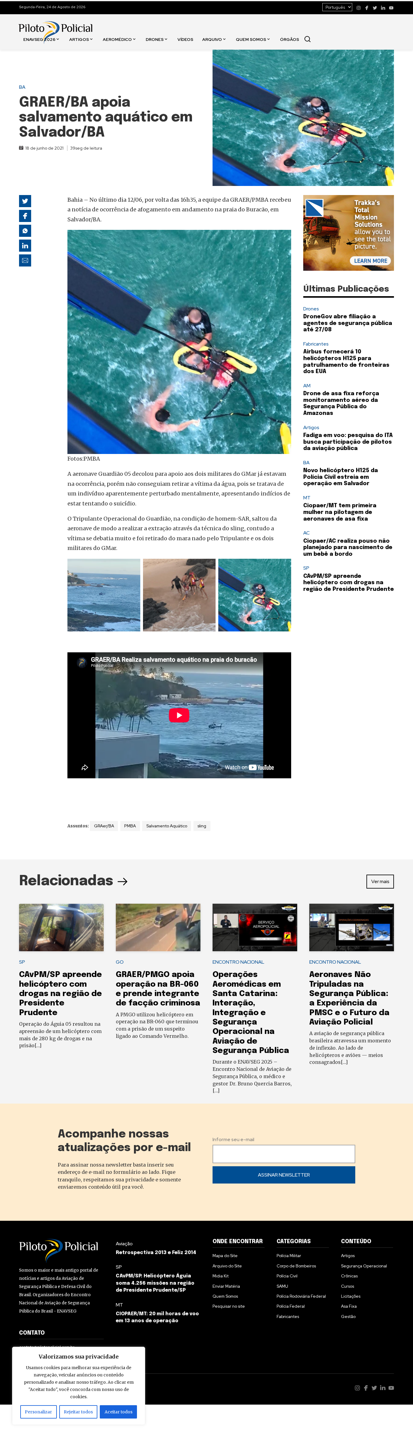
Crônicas (349, 1276)
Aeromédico (117, 39)
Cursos (347, 1286)
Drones (155, 39)
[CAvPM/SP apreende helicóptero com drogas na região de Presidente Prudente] (61, 928)
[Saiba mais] (348, 233)
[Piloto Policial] (55, 26)
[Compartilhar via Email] (25, 260)
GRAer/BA (104, 826)
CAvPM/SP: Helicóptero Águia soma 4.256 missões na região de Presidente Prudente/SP (155, 1283)
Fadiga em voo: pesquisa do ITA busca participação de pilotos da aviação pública (348, 442)
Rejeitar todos (78, 1412)
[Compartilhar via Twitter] (25, 201)
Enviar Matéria (226, 1286)
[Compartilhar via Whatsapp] (25, 231)
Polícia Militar (289, 1255)
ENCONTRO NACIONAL (238, 962)
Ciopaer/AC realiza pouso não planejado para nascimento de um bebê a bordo (347, 547)
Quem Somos (251, 39)
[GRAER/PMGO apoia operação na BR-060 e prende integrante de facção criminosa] (158, 928)
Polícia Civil (287, 1276)
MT (307, 498)
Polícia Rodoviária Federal (301, 1296)
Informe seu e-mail (233, 1139)
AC (306, 533)
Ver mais (380, 881)
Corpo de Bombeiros (296, 1266)
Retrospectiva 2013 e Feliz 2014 (156, 1252)
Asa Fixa (349, 1306)
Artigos (79, 39)
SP (306, 568)
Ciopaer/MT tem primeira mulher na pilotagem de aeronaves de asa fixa (339, 512)
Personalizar (38, 1412)
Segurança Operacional (364, 1266)
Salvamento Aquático (166, 826)
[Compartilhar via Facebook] (25, 216)
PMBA (130, 826)
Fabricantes (316, 344)
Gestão (348, 1316)
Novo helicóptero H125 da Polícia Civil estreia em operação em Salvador (340, 477)
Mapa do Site (225, 1255)
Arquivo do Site (227, 1266)
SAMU (282, 1286)
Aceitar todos (118, 1412)
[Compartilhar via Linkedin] (25, 246)
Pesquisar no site (229, 1306)
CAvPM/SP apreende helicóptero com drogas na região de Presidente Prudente (348, 583)
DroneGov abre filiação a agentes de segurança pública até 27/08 (347, 323)
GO (120, 962)
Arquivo (212, 39)
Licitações (350, 1296)
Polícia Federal (291, 1306)
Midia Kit (221, 1276)
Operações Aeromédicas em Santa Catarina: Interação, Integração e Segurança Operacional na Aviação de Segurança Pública (251, 1013)
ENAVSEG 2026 (39, 39)
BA (22, 87)
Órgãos (289, 39)
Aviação (124, 1243)
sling (201, 826)
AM (307, 385)
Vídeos (185, 39)
